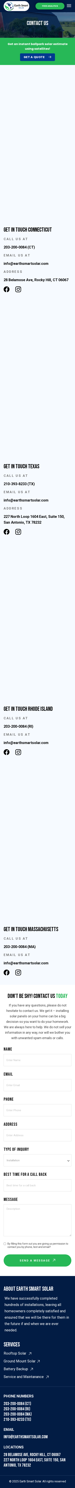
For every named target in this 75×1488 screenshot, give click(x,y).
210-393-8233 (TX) (17, 1419)
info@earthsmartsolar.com (26, 1437)
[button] (69, 6)
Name (8, 1049)
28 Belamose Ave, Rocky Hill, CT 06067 (32, 1454)
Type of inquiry (16, 1149)
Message (11, 1199)
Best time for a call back (25, 1174)
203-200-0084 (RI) (17, 1409)
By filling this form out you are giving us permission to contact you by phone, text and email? (37, 1245)
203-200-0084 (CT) (17, 1403)
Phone (9, 1099)
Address (10, 1124)
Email (8, 1074)
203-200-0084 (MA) (18, 1414)
